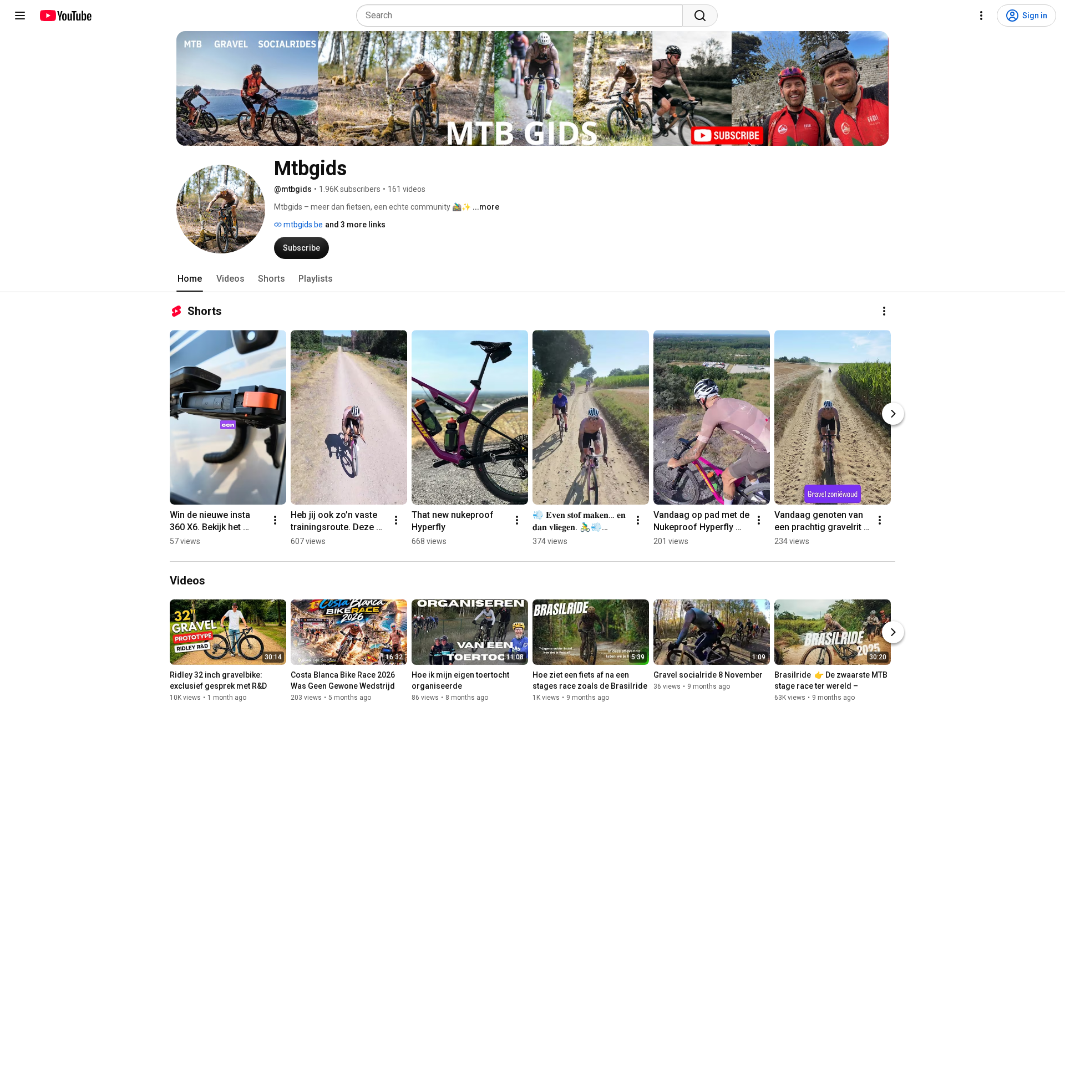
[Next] (893, 414)
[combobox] (523, 15)
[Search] (700, 15)
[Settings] (981, 15)
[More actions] (884, 311)
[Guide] (20, 15)
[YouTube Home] (65, 15)
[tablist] (532, 279)
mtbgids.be (302, 224)
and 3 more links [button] (355, 224)
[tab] (189, 279)
